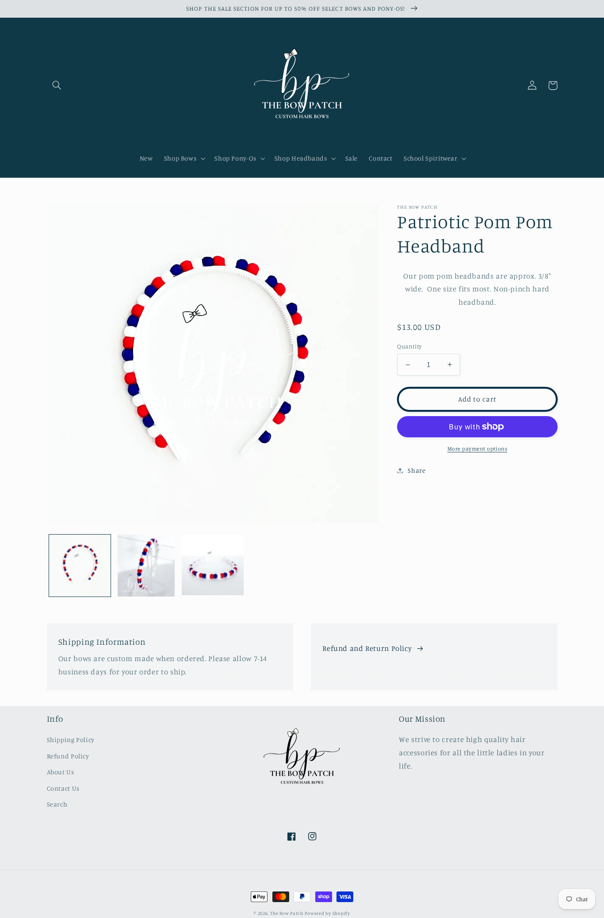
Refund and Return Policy (367, 648)
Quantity (409, 346)
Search (57, 804)
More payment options (477, 448)
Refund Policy (68, 756)
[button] (57, 85)
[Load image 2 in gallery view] (146, 566)
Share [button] (416, 470)
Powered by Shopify (327, 913)
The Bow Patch (286, 913)
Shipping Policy (71, 739)
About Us (60, 772)
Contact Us (63, 788)
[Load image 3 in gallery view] (213, 566)
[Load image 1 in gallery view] (80, 566)
